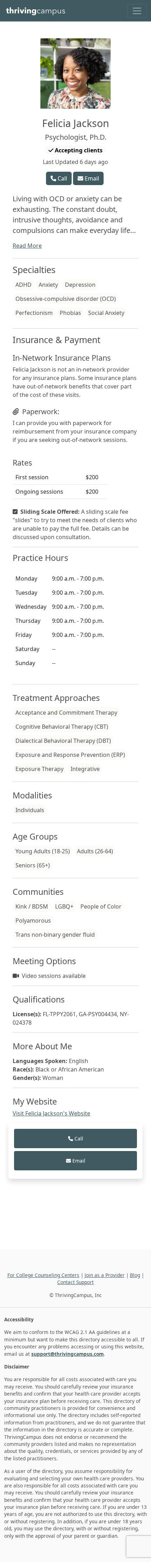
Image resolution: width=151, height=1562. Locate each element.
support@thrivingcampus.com (67, 1354)
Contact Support (75, 1282)
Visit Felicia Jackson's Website (51, 1113)
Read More (27, 245)
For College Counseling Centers (43, 1275)
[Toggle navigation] (137, 11)
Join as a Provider (105, 1275)
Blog (135, 1275)
